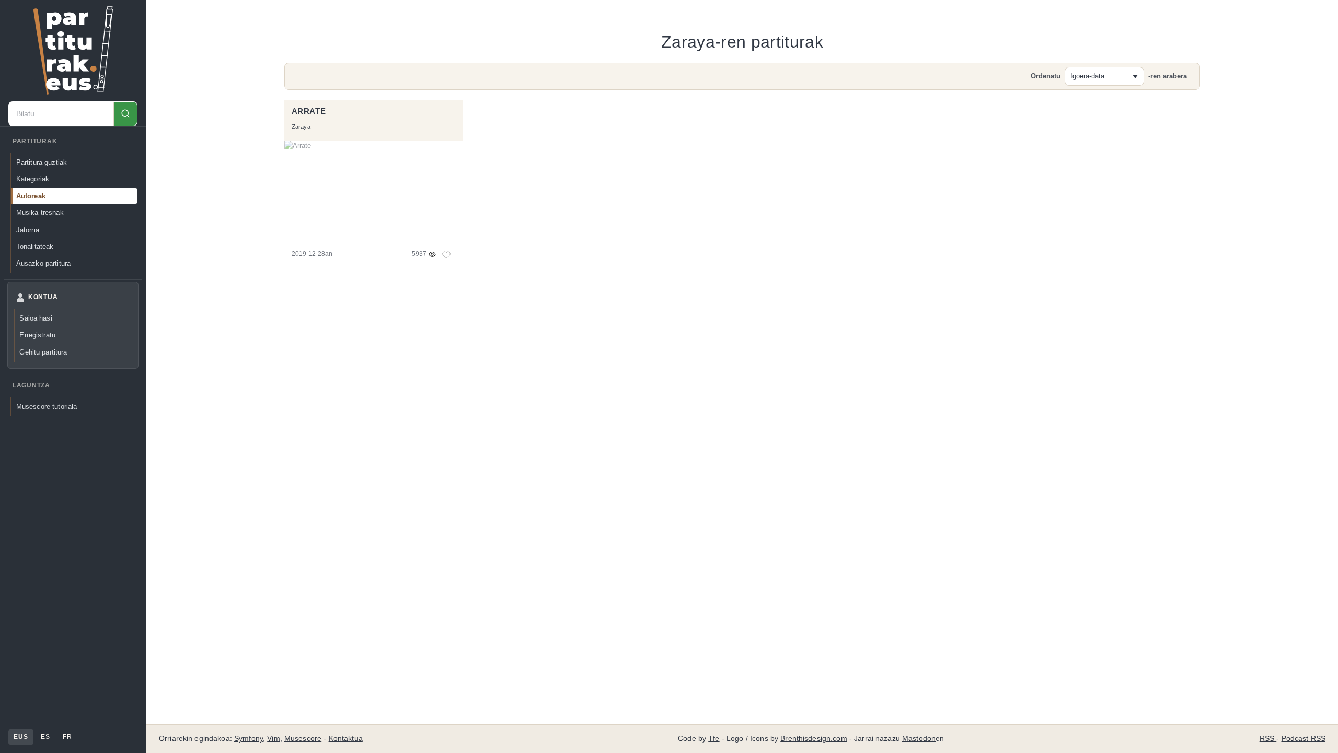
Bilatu (125, 114)
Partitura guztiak (41, 162)
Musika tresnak (40, 212)
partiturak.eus (73, 50)
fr (67, 736)
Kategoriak (32, 179)
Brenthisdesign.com (813, 739)
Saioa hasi (35, 318)
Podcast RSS (1304, 739)
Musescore (302, 739)
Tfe (713, 739)
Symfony (248, 739)
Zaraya (301, 126)
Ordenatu (1045, 76)
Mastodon (919, 739)
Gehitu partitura (43, 352)
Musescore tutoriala (46, 406)
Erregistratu (37, 335)
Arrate (309, 111)
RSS (1268, 739)
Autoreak (30, 196)
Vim (273, 739)
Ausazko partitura (43, 263)
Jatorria (27, 230)
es (45, 736)
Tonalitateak (35, 246)
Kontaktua (346, 739)
